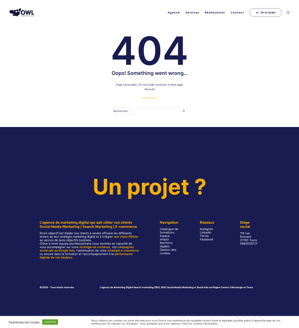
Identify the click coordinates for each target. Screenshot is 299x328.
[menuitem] (173, 12)
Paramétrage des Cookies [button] (24, 322)
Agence (174, 12)
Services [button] (192, 12)
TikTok (204, 236)
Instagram (206, 229)
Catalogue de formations (169, 230)
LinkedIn (205, 232)
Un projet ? (149, 187)
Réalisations (215, 12)
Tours (249, 287)
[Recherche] (149, 111)
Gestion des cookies (168, 251)
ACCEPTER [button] (50, 322)
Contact (237, 12)
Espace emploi (165, 237)
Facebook (206, 239)
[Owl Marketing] (22, 12)
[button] (290, 12)
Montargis (237, 287)
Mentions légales (166, 244)
